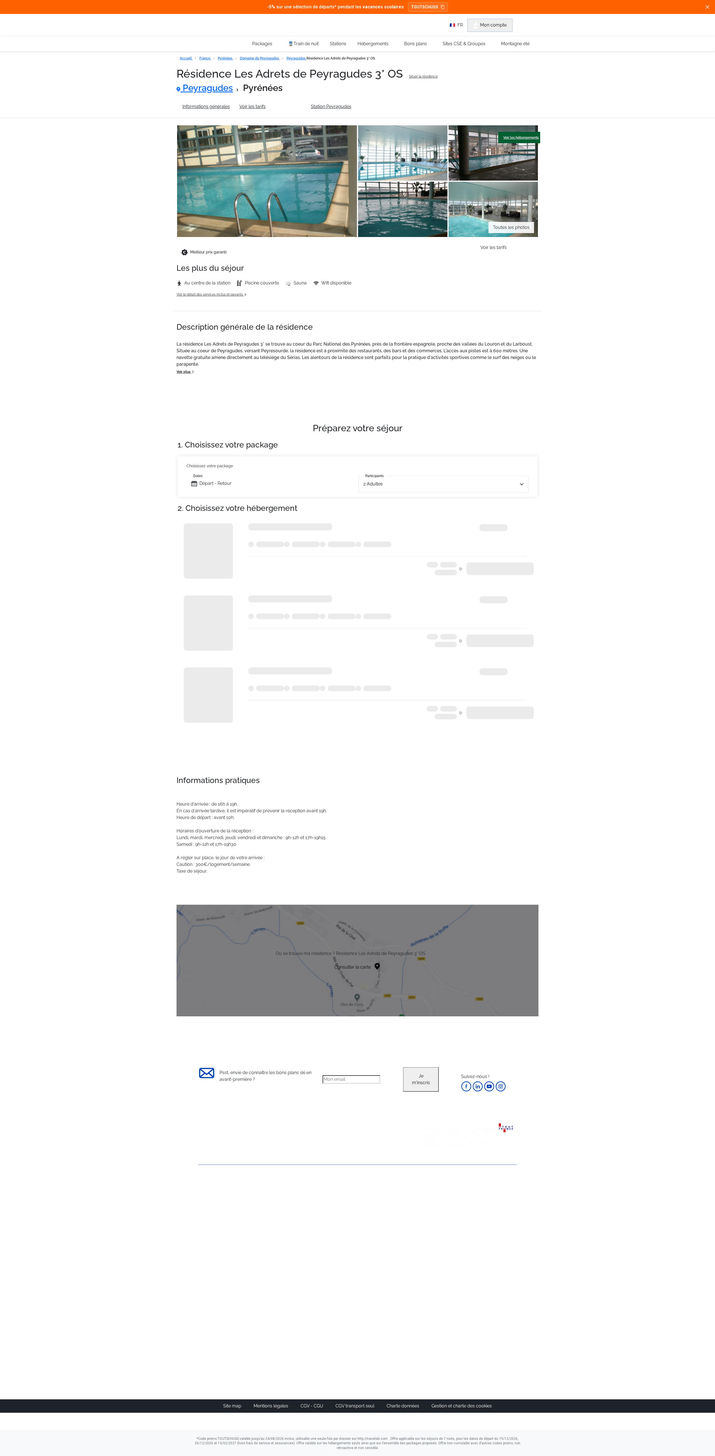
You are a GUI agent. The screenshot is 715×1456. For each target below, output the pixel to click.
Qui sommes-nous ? (219, 1194)
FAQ (202, 1213)
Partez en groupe (339, 1204)
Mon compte (493, 25)
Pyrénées (225, 58)
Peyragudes (296, 58)
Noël (429, 1198)
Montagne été (515, 43)
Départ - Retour (215, 483)
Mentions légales (271, 1406)
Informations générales (206, 106)
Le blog (329, 1307)
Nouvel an (434, 1204)
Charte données (403, 1406)
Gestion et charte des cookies (462, 1406)
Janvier (431, 1211)
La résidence (288, 106)
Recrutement (211, 1203)
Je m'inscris (421, 1079)
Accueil (186, 58)
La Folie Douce (388, 1341)
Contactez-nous (215, 1184)
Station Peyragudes (331, 106)
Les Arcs (381, 1231)
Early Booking (283, 1224)
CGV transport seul (355, 1406)
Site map (232, 1406)
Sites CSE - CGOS (339, 1211)
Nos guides (332, 1314)
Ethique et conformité (220, 1222)
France (205, 58)
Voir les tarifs (252, 106)
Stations (338, 43)
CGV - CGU (312, 1406)
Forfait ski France (493, 1265)
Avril (428, 1238)
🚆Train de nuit (303, 43)
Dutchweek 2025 (390, 1334)
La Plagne (383, 1224)
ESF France (487, 1271)
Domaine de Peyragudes (260, 58)
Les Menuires (386, 1238)
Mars (429, 1231)
